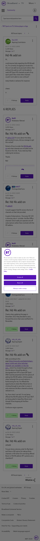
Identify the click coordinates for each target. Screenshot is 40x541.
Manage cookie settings (20, 288)
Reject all (20, 282)
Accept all (20, 277)
